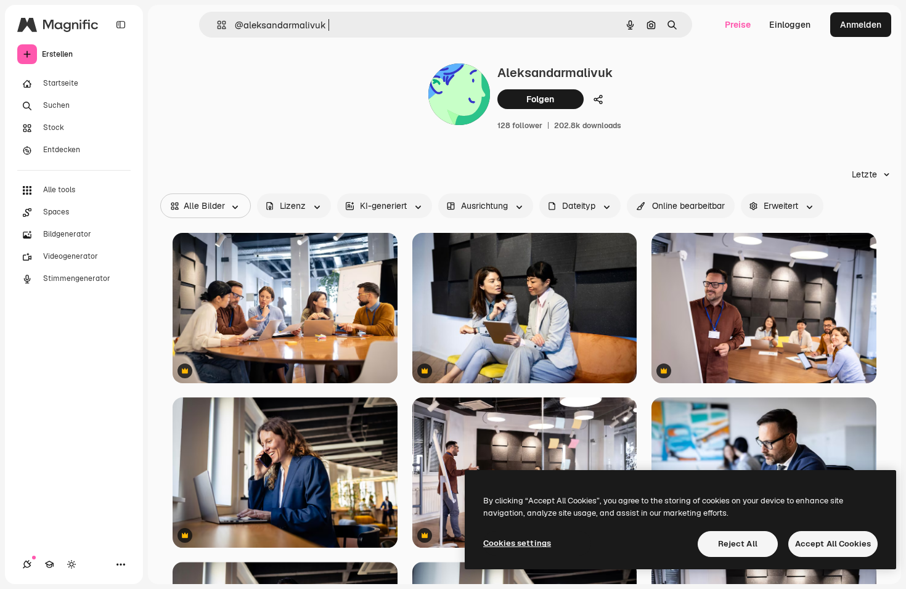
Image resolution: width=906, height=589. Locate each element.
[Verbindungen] (27, 564)
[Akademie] (49, 564)
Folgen (540, 99)
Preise (738, 24)
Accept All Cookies (833, 543)
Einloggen (789, 24)
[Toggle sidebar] (121, 25)
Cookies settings (517, 543)
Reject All (737, 543)
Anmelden (860, 24)
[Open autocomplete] (217, 25)
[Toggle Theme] (71, 564)
